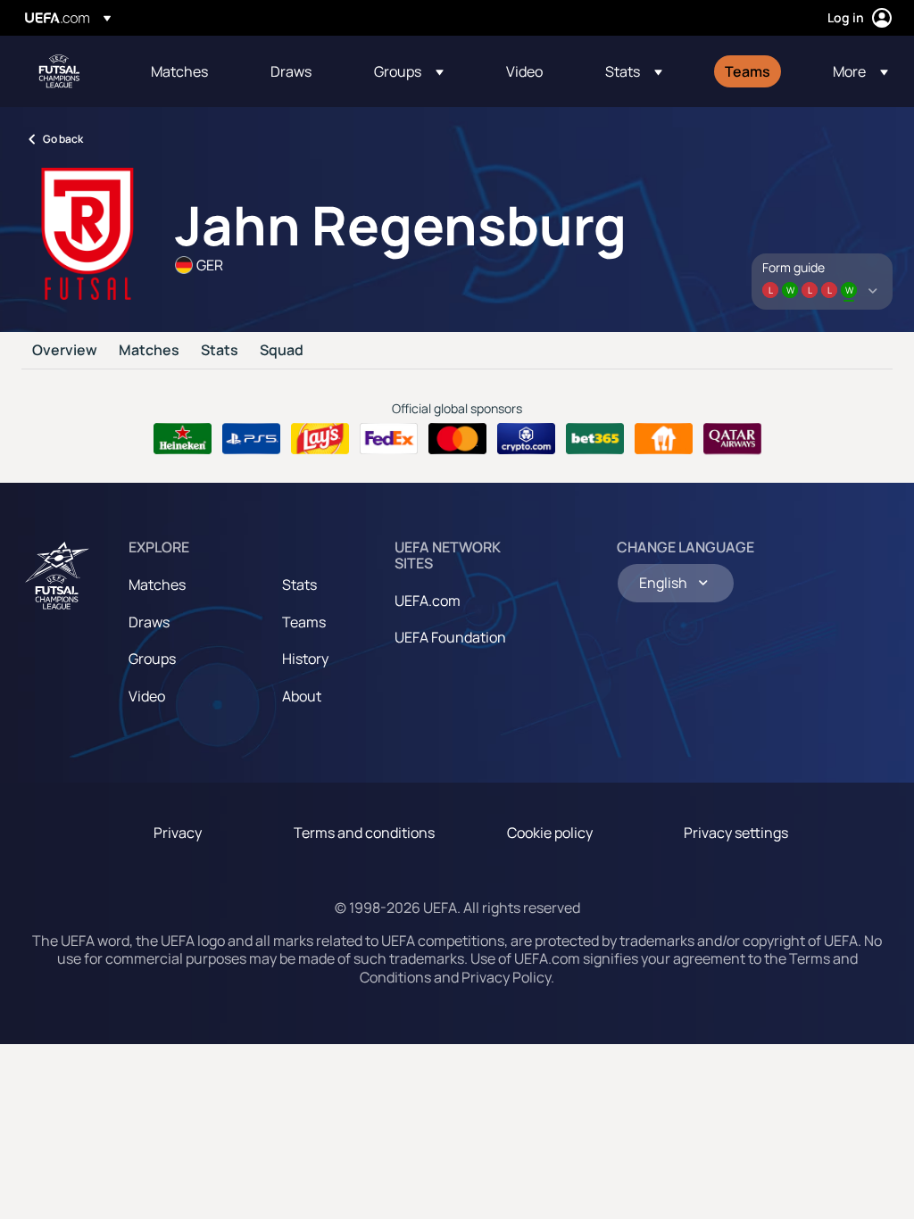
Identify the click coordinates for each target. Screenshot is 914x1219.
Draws (149, 622)
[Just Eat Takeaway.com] (664, 439)
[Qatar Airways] (732, 439)
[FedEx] (389, 439)
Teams (304, 622)
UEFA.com (428, 600)
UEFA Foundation (450, 637)
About (301, 696)
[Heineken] (183, 439)
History (305, 658)
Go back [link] (63, 138)
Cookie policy (550, 832)
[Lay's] (320, 439)
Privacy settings (736, 832)
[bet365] (595, 439)
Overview (64, 351)
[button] (408, 71)
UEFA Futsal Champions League (58, 71)
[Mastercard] (457, 439)
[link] (179, 71)
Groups (152, 658)
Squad (281, 351)
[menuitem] (188, 71)
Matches (149, 351)
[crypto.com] (526, 439)
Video (147, 696)
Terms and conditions (364, 832)
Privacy (178, 832)
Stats (219, 351)
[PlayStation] (251, 439)
